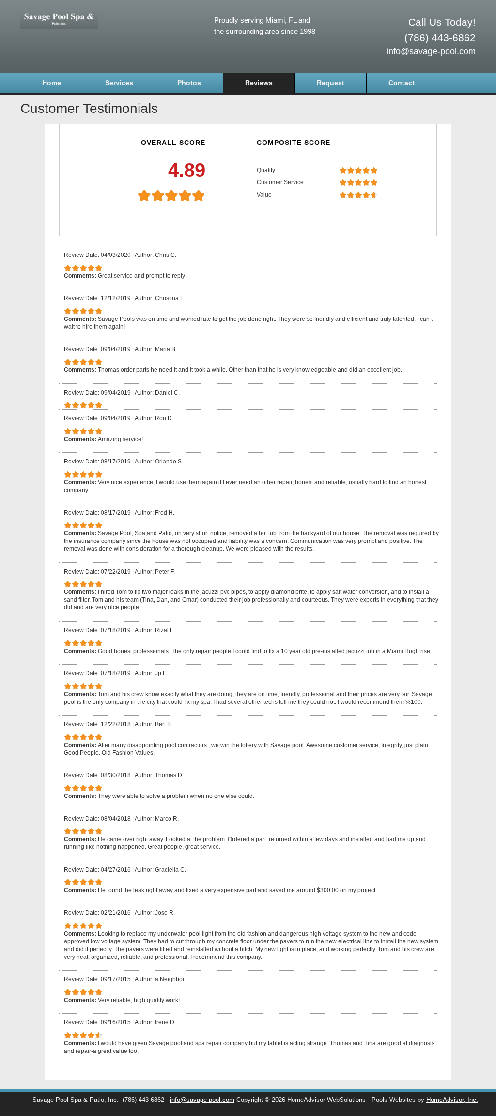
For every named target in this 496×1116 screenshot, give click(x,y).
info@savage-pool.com (431, 51)
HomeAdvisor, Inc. (452, 1100)
